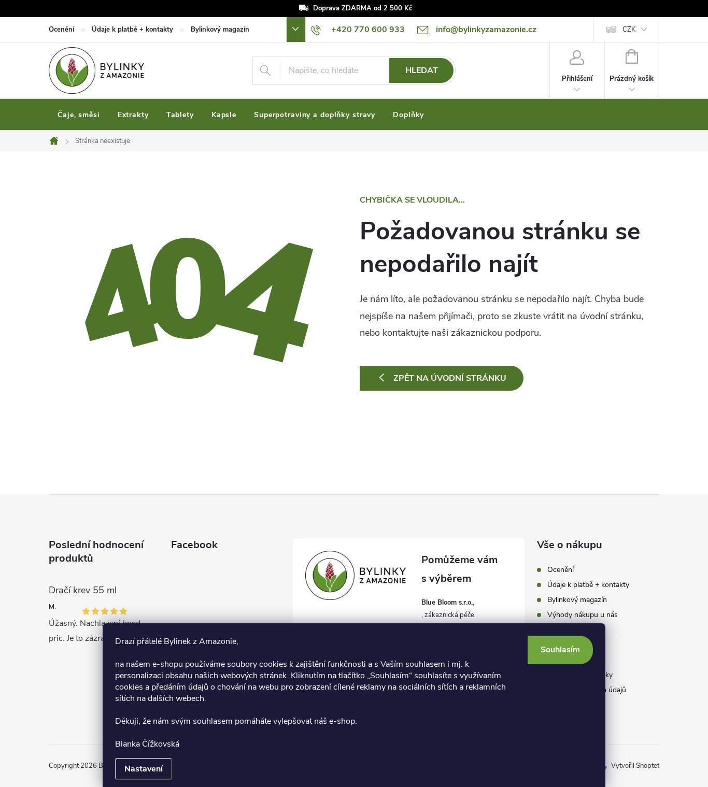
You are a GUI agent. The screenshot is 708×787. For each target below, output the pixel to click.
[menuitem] (79, 115)
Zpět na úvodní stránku (449, 378)
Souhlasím (560, 649)
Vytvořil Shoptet (635, 765)
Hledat (421, 70)
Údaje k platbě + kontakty (132, 29)
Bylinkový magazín (220, 29)
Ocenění (61, 29)
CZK (628, 29)
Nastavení (143, 769)
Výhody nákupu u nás (582, 615)
